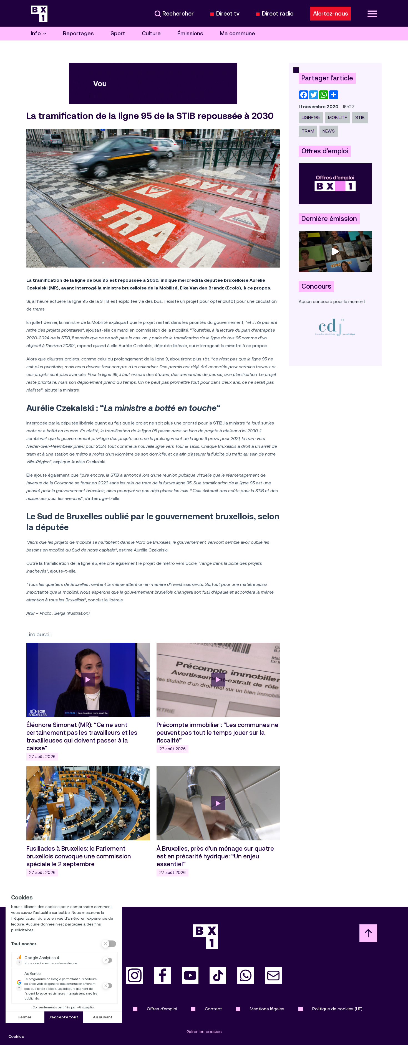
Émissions (190, 33)
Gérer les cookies (204, 1031)
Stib (360, 117)
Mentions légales (267, 1009)
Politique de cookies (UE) (337, 1009)
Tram (308, 131)
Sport (117, 33)
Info (36, 33)
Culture (151, 33)
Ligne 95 (311, 117)
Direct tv (228, 14)
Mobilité (337, 117)
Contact (213, 1009)
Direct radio (278, 14)
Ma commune (237, 33)
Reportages (78, 33)
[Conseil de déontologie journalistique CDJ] (335, 327)
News (329, 131)
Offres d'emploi (162, 1009)
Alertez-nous (330, 13)
